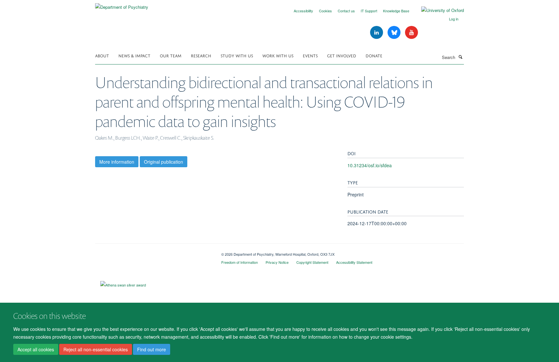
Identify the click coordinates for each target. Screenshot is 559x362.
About (102, 55)
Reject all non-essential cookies (95, 349)
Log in (453, 18)
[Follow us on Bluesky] (395, 32)
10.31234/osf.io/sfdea (369, 165)
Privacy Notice (277, 262)
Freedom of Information (239, 262)
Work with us (277, 55)
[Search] (460, 56)
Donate (374, 55)
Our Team (170, 55)
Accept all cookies (35, 349)
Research (201, 55)
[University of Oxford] (437, 10)
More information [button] (116, 161)
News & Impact (134, 55)
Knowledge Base (396, 10)
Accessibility (303, 10)
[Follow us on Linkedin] (377, 32)
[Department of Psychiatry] (121, 5)
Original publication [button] (163, 161)
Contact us (346, 10)
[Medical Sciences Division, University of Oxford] (153, 251)
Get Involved (341, 55)
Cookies (325, 10)
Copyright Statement (312, 262)
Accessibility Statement (354, 262)
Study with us (237, 55)
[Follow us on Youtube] (411, 32)
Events (310, 55)
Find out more (151, 349)
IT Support (369, 10)
